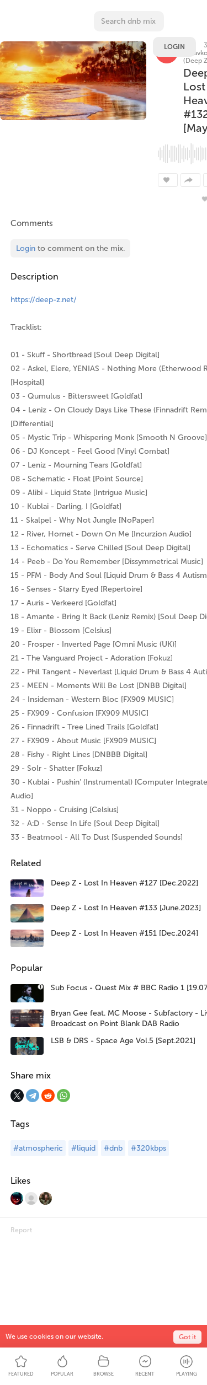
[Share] (190, 180)
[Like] (168, 180)
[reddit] (48, 1095)
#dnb (113, 1148)
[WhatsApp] (63, 1095)
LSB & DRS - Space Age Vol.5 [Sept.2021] (123, 1040)
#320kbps (148, 1148)
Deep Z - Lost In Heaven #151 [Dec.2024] (124, 933)
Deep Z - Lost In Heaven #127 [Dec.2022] (124, 883)
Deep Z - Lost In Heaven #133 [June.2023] (126, 907)
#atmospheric (38, 1148)
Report (21, 1230)
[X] (17, 1095)
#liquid (83, 1148)
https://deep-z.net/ (43, 299)
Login (174, 47)
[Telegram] (32, 1095)
